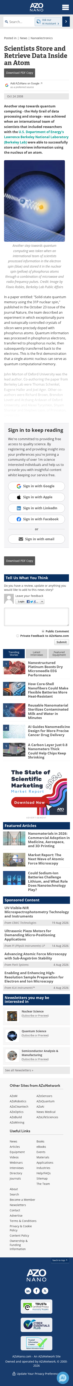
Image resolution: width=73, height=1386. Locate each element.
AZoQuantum (45, 1101)
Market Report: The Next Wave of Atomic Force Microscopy (46, 859)
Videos (14, 1157)
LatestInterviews (36, 653)
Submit (62, 642)
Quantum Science (34, 1031)
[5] (14, 749)
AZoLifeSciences (47, 1117)
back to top (59, 1260)
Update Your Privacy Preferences (38, 1374)
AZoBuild (16, 1117)
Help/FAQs (43, 1173)
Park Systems (20, 965)
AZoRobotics (18, 1101)
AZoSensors (44, 1096)
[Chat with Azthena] (63, 1378)
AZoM (13, 1096)
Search (14, 1194)
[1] (14, 667)
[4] (14, 731)
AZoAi (40, 1106)
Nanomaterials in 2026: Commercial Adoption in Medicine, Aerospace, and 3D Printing (49, 839)
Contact (15, 1210)
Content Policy (19, 1235)
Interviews (17, 1168)
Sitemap (42, 1178)
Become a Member (22, 1200)
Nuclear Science (33, 1011)
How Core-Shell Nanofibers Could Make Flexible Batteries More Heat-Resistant (48, 690)
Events (40, 1152)
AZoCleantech (19, 1106)
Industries (43, 1168)
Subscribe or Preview (35, 1015)
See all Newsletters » (19, 1070)
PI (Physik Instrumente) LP (28, 946)
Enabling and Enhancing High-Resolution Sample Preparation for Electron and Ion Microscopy (34, 977)
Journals (15, 1178)
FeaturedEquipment (59, 653)
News (23, 38)
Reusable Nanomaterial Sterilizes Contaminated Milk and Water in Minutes (48, 711)
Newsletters (18, 1205)
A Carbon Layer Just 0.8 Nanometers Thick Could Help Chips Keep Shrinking (48, 751)
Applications (44, 1162)
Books (40, 1141)
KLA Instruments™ (23, 988)
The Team (43, 1184)
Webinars (16, 1162)
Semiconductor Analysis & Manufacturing (40, 1053)
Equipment (17, 1152)
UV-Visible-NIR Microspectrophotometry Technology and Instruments (36, 911)
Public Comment (57, 631)
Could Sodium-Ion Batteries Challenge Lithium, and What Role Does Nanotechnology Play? (48, 881)
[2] (14, 688)
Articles (15, 1147)
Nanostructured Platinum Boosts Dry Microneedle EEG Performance (45, 668)
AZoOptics (17, 1112)
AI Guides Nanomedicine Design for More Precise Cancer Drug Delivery (49, 730)
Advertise (16, 1215)
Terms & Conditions (23, 1221)
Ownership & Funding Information (19, 1245)
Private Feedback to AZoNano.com (44, 636)
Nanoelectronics (42, 38)
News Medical (46, 1112)
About (14, 1189)
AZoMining (17, 1122)
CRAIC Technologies (24, 923)
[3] (14, 710)
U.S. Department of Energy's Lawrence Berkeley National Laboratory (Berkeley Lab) (36, 137)
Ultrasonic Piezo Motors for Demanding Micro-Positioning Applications (29, 935)
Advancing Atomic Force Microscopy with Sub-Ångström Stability (35, 956)
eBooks (41, 1147)
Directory (16, 1173)
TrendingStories (14, 653)
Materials (42, 1157)
